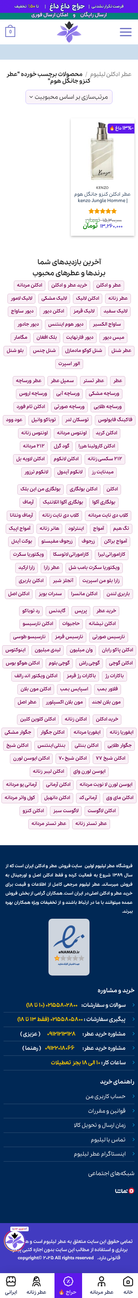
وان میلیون (81, 650)
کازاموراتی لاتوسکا (71, 554)
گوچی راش (89, 663)
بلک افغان (46, 337)
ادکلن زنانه (76, 719)
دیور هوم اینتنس (66, 324)
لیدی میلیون (48, 650)
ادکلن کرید (106, 433)
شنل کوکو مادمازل (83, 350)
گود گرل (61, 446)
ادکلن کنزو (33, 811)
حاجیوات (71, 623)
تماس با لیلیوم (108, 1140)
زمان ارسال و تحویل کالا (100, 1125)
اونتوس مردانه (72, 433)
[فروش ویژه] (68, 1285)
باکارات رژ (114, 676)
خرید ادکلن (107, 719)
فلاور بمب (107, 689)
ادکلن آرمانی (58, 784)
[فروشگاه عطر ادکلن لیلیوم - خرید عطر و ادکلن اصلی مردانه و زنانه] (69, 32)
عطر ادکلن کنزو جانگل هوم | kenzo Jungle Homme (102, 197)
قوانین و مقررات (107, 1111)
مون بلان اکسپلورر (64, 702)
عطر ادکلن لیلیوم (111, 74)
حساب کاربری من (106, 1097)
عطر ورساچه (28, 381)
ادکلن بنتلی (86, 745)
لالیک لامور (21, 298)
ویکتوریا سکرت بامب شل (94, 567)
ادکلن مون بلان (36, 689)
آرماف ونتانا (21, 515)
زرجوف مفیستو (57, 541)
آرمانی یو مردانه (21, 784)
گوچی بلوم (59, 663)
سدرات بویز (50, 594)
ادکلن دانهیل (57, 797)
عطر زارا (51, 567)
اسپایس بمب (74, 689)
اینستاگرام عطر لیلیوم (100, 1154)
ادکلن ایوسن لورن (31, 758)
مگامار (20, 337)
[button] (126, 32)
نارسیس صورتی (108, 637)
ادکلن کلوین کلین (38, 719)
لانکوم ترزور (36, 472)
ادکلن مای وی (119, 797)
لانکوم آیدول (69, 472)
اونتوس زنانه (34, 433)
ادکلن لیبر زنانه (48, 771)
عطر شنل (121, 350)
